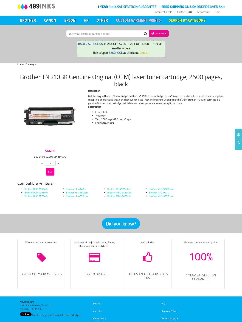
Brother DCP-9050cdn (36, 189)
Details (143, 52)
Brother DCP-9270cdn (36, 196)
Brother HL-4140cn (76, 189)
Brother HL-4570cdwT (119, 189)
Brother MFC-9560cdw (161, 189)
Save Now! (160, 33)
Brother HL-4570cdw (77, 196)
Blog (217, 11)
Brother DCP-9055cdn (36, 192)
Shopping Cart (161, 11)
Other (102, 20)
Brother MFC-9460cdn (119, 192)
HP (86, 20)
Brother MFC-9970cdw (161, 196)
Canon (50, 20)
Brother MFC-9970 (159, 192)
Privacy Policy (99, 318)
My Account (203, 11)
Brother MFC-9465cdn (119, 196)
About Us (96, 303)
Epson (70, 20)
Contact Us (183, 11)
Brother (28, 20)
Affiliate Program (170, 318)
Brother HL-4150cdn (77, 192)
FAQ (163, 303)
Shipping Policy (168, 311)
